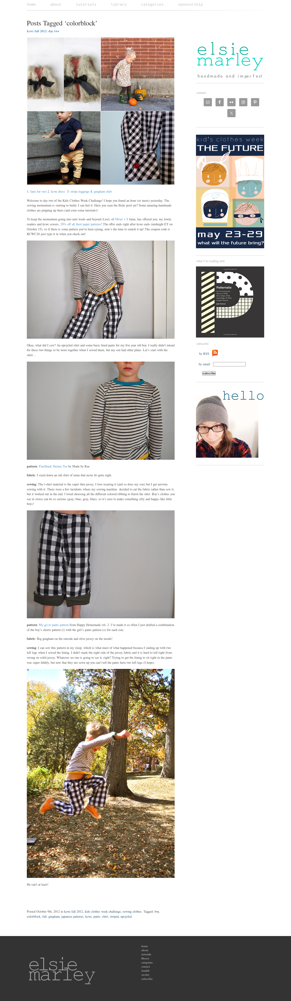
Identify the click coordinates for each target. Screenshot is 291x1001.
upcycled (126, 916)
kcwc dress (58, 191)
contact (145, 967)
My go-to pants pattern (54, 625)
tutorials (86, 5)
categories (152, 5)
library (119, 5)
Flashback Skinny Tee (53, 466)
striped (114, 916)
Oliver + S (121, 219)
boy (157, 911)
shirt (105, 916)
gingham (54, 916)
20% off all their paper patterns (80, 224)
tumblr (145, 971)
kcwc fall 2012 (73, 911)
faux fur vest (38, 191)
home (31, 5)
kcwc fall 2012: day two (43, 31)
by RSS (205, 353)
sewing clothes (132, 911)
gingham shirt (103, 191)
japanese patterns (72, 916)
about (56, 5)
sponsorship (190, 5)
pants (96, 916)
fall (44, 916)
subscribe (147, 979)
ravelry (145, 975)
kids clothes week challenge (103, 911)
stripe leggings (80, 191)
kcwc (88, 916)
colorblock (33, 916)
